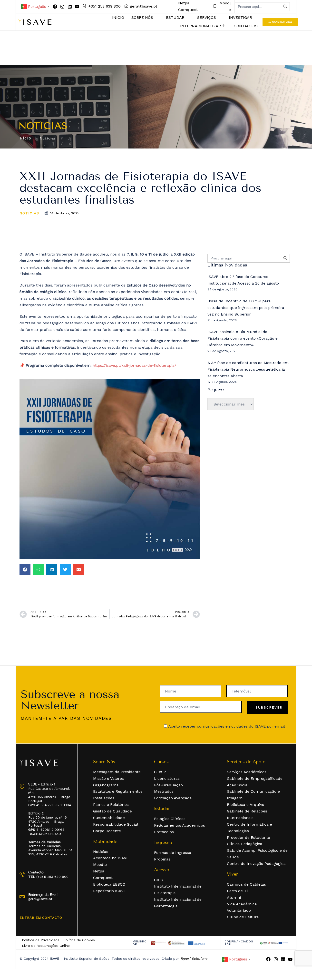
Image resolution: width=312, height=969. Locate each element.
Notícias (43, 125)
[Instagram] (62, 6)
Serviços (206, 17)
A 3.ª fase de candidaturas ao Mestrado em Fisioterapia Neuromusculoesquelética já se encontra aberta (248, 369)
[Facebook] (55, 6)
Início (118, 17)
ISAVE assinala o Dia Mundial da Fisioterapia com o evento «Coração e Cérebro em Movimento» (242, 338)
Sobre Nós (142, 17)
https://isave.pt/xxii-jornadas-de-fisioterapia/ (134, 365)
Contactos (246, 26)
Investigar (240, 17)
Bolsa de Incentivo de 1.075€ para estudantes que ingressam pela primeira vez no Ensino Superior (245, 307)
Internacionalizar (200, 26)
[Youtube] (77, 6)
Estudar (175, 17)
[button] (25, 569)
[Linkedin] (70, 6)
